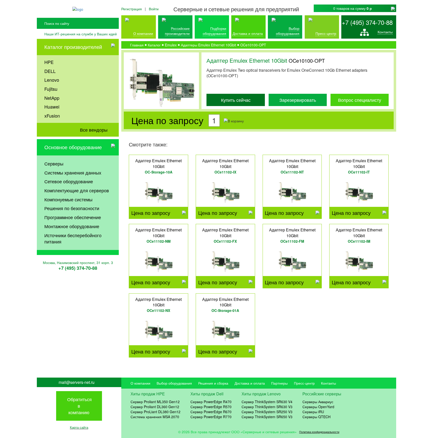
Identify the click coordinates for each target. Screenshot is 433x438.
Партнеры (279, 383)
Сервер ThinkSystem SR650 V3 (267, 416)
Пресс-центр (304, 383)
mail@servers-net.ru (76, 382)
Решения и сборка (213, 383)
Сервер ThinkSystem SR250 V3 (267, 411)
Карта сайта (79, 427)
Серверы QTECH (316, 416)
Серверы (53, 163)
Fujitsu (50, 88)
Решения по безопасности (71, 208)
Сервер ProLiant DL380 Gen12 (155, 411)
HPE (49, 62)
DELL (50, 71)
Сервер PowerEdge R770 (211, 416)
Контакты (385, 31)
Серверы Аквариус (317, 401)
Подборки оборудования (214, 31)
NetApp (51, 98)
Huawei (51, 106)
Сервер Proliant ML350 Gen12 (155, 401)
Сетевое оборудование (68, 181)
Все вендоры (93, 129)
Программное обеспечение (72, 217)
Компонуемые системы (68, 199)
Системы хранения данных (72, 172)
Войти (154, 8)
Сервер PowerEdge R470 (211, 401)
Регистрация (131, 8)
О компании (143, 33)
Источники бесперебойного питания (72, 238)
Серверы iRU (313, 411)
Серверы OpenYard (318, 406)
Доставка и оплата (248, 33)
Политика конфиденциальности (319, 432)
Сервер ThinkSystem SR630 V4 (267, 401)
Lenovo (51, 79)
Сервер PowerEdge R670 (211, 411)
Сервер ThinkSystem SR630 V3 (267, 406)
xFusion (52, 115)
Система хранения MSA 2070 (155, 416)
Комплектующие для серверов (76, 190)
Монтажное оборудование (71, 226)
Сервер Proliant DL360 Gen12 (155, 406)
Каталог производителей (73, 46)
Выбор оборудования (287, 31)
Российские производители (177, 31)
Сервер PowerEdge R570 (211, 406)
